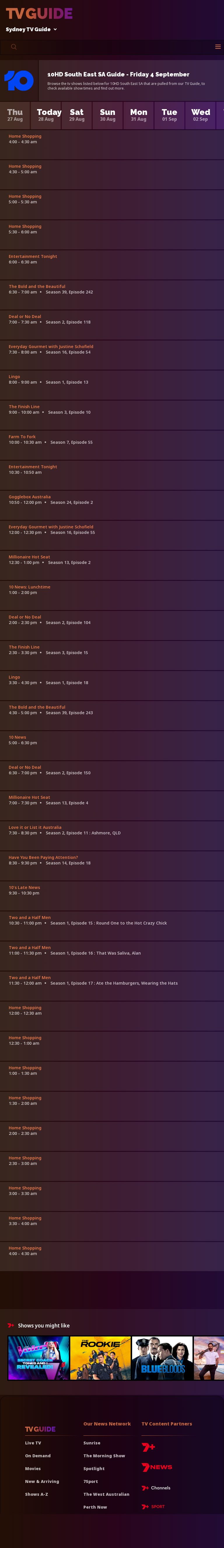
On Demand (38, 1455)
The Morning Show (104, 1455)
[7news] (156, 1469)
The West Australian (106, 1494)
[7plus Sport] (153, 1508)
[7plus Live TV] (157, 1489)
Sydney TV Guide (28, 29)
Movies (33, 1468)
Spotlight (94, 1468)
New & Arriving (42, 1481)
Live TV (33, 1443)
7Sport (90, 1481)
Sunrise (91, 1443)
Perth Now (95, 1507)
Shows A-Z (36, 1494)
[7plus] (148, 1449)
